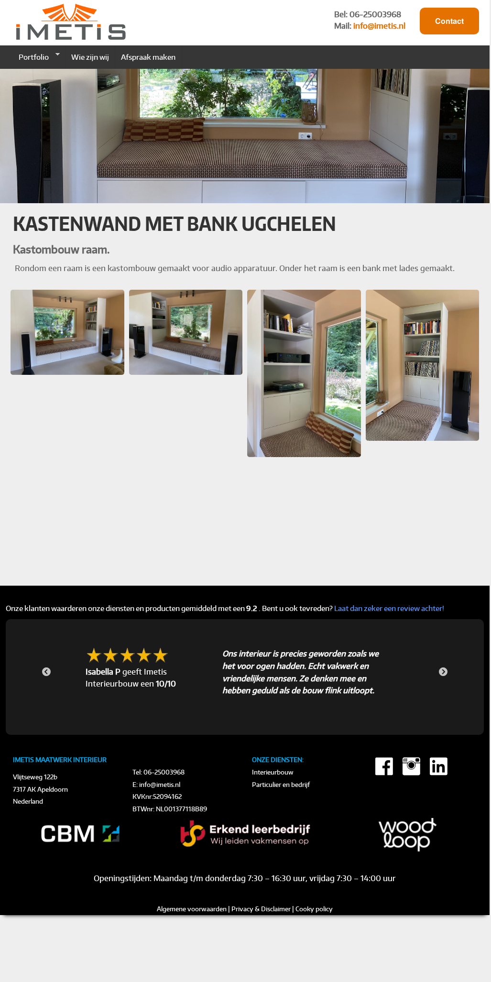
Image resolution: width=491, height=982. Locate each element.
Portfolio (31, 57)
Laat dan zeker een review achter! (389, 608)
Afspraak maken (148, 57)
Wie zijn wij (90, 57)
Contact (449, 20)
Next (443, 672)
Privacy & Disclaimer (261, 909)
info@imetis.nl (379, 26)
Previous (46, 672)
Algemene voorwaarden (192, 909)
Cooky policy (314, 909)
